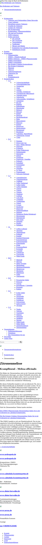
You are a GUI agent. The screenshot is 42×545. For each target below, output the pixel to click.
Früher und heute (13, 37)
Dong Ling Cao (21, 143)
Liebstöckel (20, 252)
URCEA (11, 70)
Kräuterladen (8, 53)
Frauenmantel (20, 172)
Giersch (18, 188)
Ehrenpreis (19, 154)
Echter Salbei (20, 293)
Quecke (18, 283)
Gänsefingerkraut (21, 179)
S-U (9, 291)
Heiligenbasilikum (22, 210)
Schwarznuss (20, 302)
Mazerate (11, 68)
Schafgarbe (20, 298)
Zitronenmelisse (21, 327)
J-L (9, 227)
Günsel (18, 203)
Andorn (18, 90)
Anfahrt (6, 537)
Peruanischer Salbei (22, 280)
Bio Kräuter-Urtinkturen (16, 66)
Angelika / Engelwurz (23, 92)
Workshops (11, 333)
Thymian (19, 305)
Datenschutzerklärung (11, 542)
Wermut (18, 320)
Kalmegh (19, 234)
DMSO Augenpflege (15, 62)
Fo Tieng (19, 170)
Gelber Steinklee (21, 187)
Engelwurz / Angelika (23, 159)
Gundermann (20, 201)
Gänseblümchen (21, 177)
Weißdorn (19, 318)
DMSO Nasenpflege (14, 60)
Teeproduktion (17, 42)
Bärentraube (20, 108)
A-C (9, 81)
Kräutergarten (8, 18)
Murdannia (19, 271)
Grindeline (19, 199)
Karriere (6, 51)
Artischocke (20, 97)
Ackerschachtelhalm (22, 82)
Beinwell (19, 115)
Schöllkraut (20, 300)
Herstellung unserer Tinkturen (17, 24)
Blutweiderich (20, 121)
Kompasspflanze (21, 247)
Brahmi (18, 124)
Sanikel (18, 294)
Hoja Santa (19, 219)
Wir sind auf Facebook (15, 33)
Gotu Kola (19, 198)
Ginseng (19, 192)
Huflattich (19, 225)
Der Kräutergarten (14, 29)
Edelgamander (21, 152)
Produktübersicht (13, 77)
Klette (18, 245)
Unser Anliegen (13, 22)
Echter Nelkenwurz (22, 150)
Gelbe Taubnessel (22, 183)
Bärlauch (19, 110)
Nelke (18, 274)
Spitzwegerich (20, 304)
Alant (18, 88)
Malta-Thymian (21, 263)
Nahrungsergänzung (14, 71)
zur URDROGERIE (8, 526)
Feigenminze (20, 165)
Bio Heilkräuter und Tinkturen (9, 6)
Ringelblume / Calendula (24, 285)
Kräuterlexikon (9, 79)
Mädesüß (19, 260)
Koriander (19, 249)
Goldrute (19, 196)
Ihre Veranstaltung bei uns (16, 335)
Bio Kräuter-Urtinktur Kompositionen (20, 64)
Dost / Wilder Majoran (23, 145)
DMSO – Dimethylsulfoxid (17, 57)
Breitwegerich (20, 128)
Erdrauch (19, 161)
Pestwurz (19, 282)
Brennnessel (20, 130)
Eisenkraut (19, 157)
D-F (9, 139)
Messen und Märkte (18, 46)
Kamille (18, 236)
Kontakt (6, 533)
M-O (9, 258)
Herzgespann (20, 216)
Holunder (19, 221)
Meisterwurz (20, 269)
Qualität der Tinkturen (15, 26)
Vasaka (18, 309)
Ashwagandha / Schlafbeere (25, 99)
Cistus (18, 137)
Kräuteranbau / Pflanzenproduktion (19, 31)
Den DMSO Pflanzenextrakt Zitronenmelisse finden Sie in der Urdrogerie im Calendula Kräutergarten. (20, 411)
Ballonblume (20, 106)
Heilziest (19, 212)
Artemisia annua (21, 95)
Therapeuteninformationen (12, 9)
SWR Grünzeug (13, 35)
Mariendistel (20, 265)
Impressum (7, 539)
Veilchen (19, 311)
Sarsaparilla (20, 296)
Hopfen (18, 223)
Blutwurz (19, 123)
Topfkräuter (16, 44)
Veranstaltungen (9, 329)
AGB (6, 540)
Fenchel (18, 166)
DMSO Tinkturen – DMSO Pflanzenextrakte (22, 59)
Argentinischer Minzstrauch (25, 93)
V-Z (9, 307)
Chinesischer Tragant (23, 135)
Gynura (18, 205)
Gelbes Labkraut (21, 229)
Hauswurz (19, 209)
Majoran (19, 262)
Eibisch (18, 156)
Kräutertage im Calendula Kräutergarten (25, 48)
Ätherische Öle (13, 73)
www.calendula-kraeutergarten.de (14, 474)
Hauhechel (19, 207)
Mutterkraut (20, 273)
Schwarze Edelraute (22, 174)
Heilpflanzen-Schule (18, 49)
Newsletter (7, 337)
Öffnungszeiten (13, 55)
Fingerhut (19, 168)
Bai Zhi (18, 102)
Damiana (19, 141)
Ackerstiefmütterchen (23, 84)
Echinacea (19, 148)
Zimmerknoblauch (22, 326)
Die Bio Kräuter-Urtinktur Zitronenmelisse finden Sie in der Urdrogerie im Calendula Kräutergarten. (19, 417)
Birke (18, 119)
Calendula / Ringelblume (24, 134)
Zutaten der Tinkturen (15, 28)
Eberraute (19, 146)
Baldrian (19, 104)
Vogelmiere (20, 313)
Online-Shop (8, 338)
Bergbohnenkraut (22, 117)
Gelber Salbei (20, 185)
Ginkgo (18, 190)
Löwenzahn (20, 254)
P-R (9, 278)
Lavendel (19, 251)
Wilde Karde (20, 256)
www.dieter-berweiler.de (10, 491)
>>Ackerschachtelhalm (7, 447)
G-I (9, 176)
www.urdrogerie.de (8, 454)
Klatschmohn (20, 243)
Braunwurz (20, 126)
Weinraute (19, 316)
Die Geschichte (17, 40)
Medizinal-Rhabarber (23, 267)
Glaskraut (19, 194)
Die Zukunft (16, 39)
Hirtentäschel (20, 218)
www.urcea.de (6, 510)
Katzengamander (21, 241)
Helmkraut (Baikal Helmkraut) (26, 214)
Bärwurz (19, 112)
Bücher (10, 75)
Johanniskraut (20, 232)
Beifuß (18, 113)
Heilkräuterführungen (15, 331)
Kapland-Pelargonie (22, 238)
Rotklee (18, 289)
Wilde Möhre (20, 324)
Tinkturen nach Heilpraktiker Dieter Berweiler (23, 20)
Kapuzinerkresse (21, 240)
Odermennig (20, 276)
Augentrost (19, 101)
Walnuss (19, 315)
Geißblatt (19, 181)
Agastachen (20, 86)
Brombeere (19, 132)
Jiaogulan (19, 230)
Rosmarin (19, 287)
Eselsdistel (19, 163)
